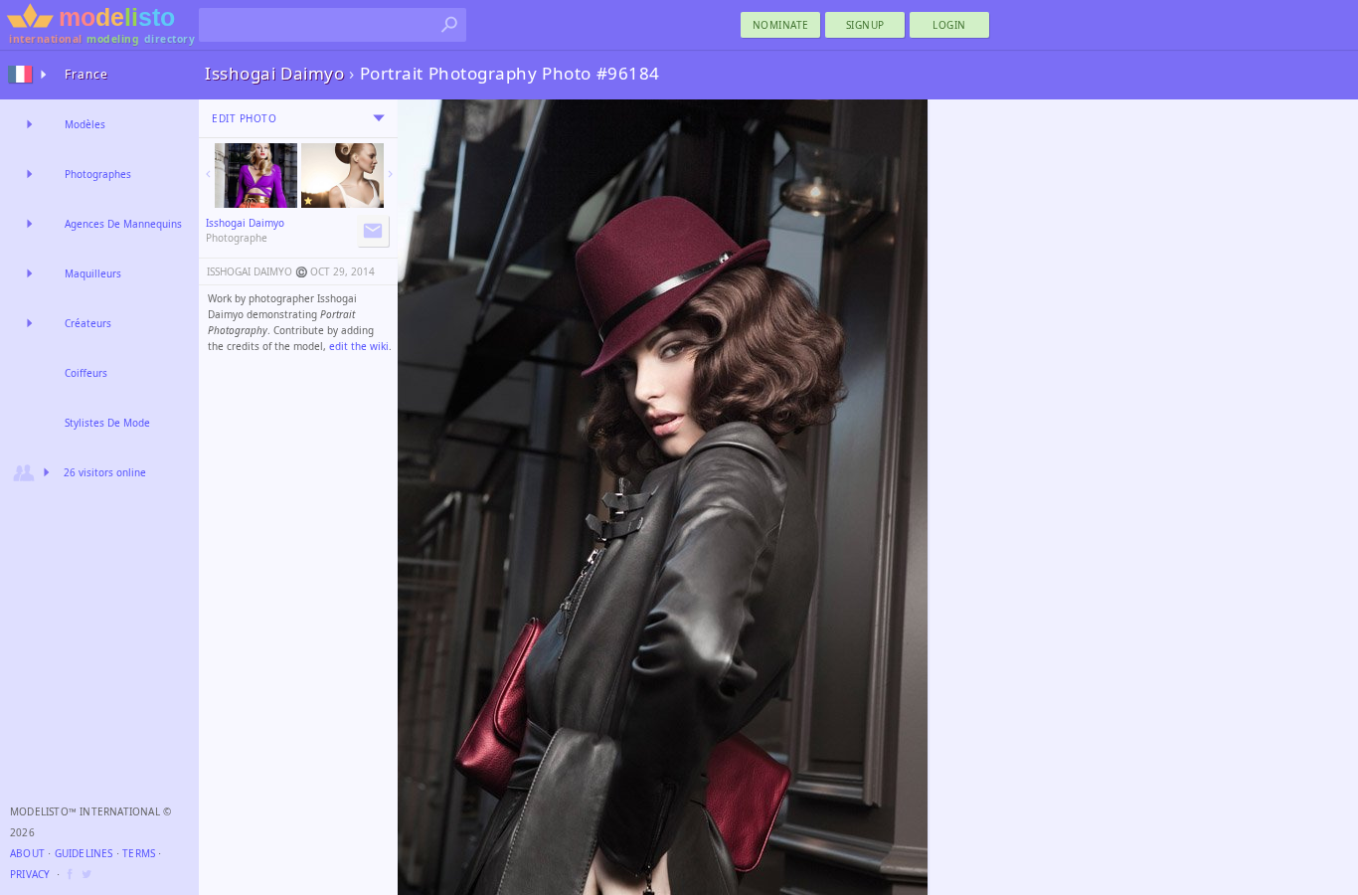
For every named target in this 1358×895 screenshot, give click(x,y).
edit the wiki (359, 346)
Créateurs (88, 323)
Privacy (30, 874)
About (27, 853)
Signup (865, 25)
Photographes (98, 174)
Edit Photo (244, 118)
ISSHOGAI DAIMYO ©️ (257, 271)
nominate (781, 25)
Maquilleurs (93, 273)
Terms (138, 853)
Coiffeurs (86, 373)
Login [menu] (949, 25)
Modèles (85, 124)
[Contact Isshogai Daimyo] (373, 231)
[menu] (379, 118)
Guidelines (84, 853)
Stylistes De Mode (107, 423)
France (86, 74)
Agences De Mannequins (123, 224)
